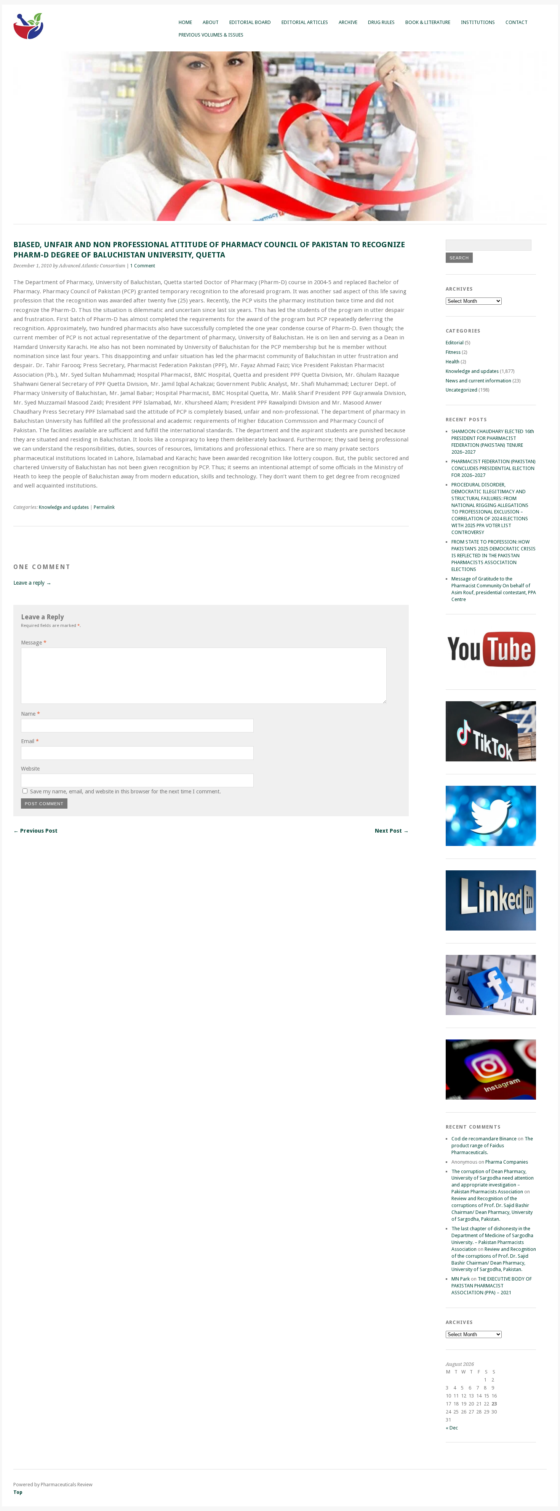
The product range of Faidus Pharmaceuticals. (492, 1145)
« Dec (452, 1428)
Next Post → (392, 831)
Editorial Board (250, 22)
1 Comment (142, 266)
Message (33, 643)
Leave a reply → (32, 583)
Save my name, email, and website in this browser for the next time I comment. (125, 791)
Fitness (453, 352)
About (211, 22)
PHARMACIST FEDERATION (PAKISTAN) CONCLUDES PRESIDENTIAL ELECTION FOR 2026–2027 (493, 468)
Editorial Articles (305, 22)
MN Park (460, 1279)
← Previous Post (35, 831)
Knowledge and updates (64, 507)
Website (30, 769)
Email (30, 741)
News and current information (478, 381)
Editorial (455, 342)
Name (30, 714)
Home (185, 22)
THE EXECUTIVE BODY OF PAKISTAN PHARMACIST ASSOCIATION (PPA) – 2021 (491, 1285)
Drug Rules (381, 22)
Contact (517, 22)
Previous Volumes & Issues (211, 35)
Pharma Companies (506, 1162)
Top (17, 1492)
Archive (348, 22)
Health (452, 362)
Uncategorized (461, 390)
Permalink (104, 507)
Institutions (478, 22)
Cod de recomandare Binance (484, 1139)
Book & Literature (427, 22)
